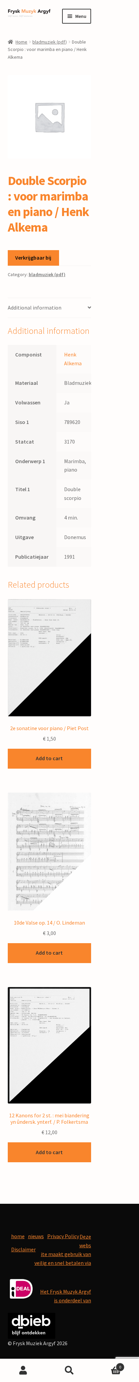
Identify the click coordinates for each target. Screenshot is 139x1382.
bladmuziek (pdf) (49, 42)
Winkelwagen (107, 1365)
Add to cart (49, 758)
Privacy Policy (63, 1236)
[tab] (49, 308)
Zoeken (69, 1370)
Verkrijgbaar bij (33, 257)
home (18, 1236)
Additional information (34, 307)
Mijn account (23, 1370)
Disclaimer (23, 1249)
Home (21, 42)
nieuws (36, 1236)
